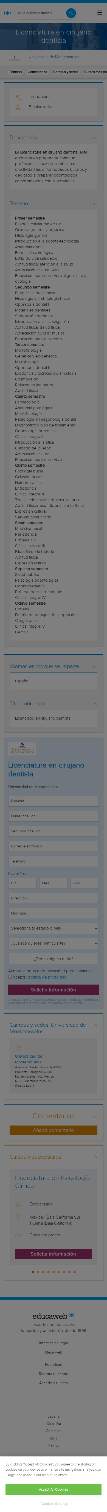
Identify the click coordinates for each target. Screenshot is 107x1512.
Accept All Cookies (53, 1490)
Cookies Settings (54, 1504)
